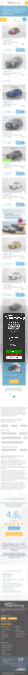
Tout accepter (14, 351)
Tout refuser (14, 354)
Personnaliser (14, 357)
